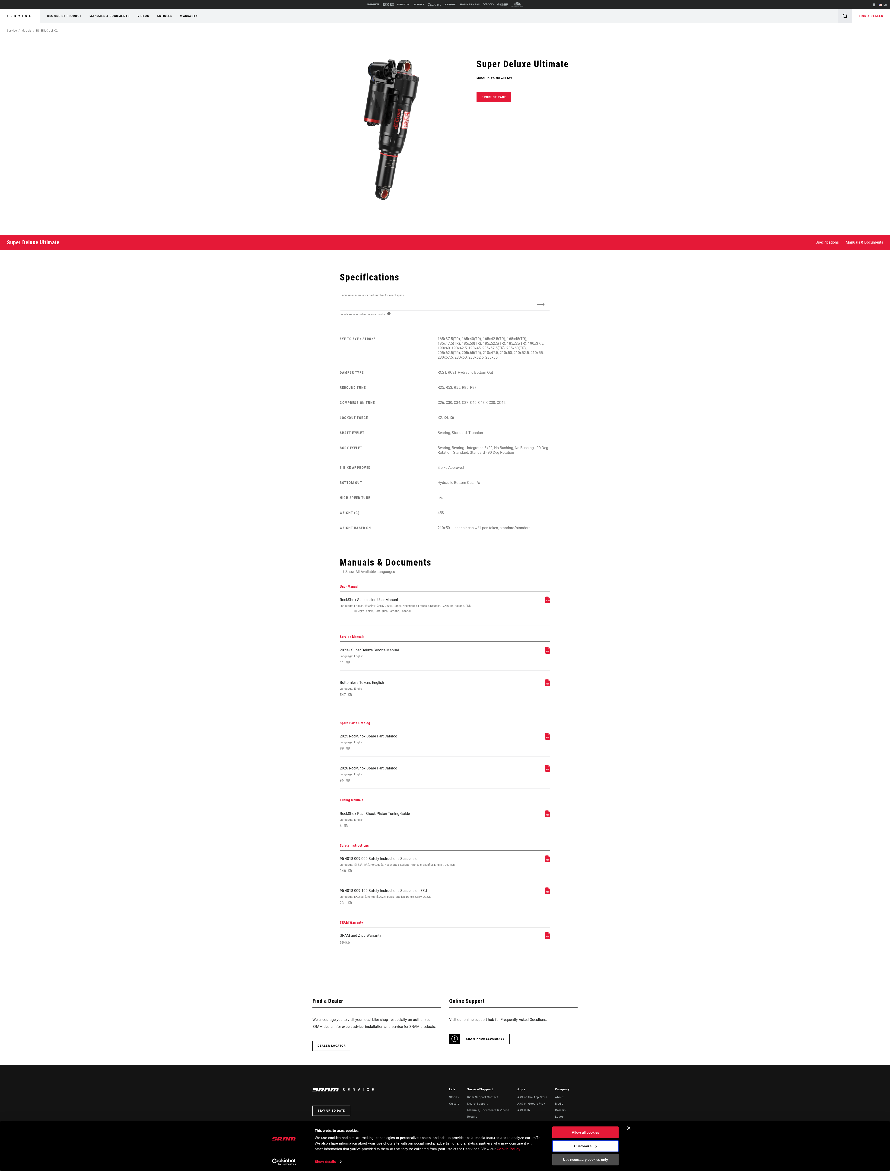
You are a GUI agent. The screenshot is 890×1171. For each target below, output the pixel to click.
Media (559, 1103)
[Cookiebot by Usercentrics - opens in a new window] (284, 1161)
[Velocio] (488, 4)
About (559, 1097)
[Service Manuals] (547, 652)
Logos (559, 1116)
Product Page (494, 97)
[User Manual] (547, 602)
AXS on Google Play (531, 1103)
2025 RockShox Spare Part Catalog (368, 742)
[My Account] (874, 5)
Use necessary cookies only (585, 1159)
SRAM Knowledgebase (485, 1038)
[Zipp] (419, 4)
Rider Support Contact (482, 1097)
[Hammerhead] (470, 4)
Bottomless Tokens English (362, 688)
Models (27, 30)
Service (20, 16)
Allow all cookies (585, 1132)
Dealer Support (477, 1103)
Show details (325, 1162)
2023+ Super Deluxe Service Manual (369, 656)
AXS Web (523, 1110)
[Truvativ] (403, 4)
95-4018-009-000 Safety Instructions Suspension (397, 864)
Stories (454, 1097)
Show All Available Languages (370, 571)
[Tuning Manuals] (547, 816)
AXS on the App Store (532, 1097)
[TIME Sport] (450, 4)
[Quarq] (434, 4)
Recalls (472, 1116)
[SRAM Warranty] (547, 938)
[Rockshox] (388, 4)
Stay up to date (331, 1110)
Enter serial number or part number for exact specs (372, 295)
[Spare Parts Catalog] (547, 738)
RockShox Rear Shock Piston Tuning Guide (375, 819)
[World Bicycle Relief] (517, 4)
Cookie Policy (509, 1149)
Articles (164, 16)
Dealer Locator (332, 1045)
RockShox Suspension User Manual (405, 605)
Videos (143, 16)
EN (885, 4)
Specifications (827, 242)
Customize (582, 1146)
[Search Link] (845, 16)
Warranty (189, 16)
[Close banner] (628, 1128)
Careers (560, 1110)
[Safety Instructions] (547, 861)
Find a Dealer (871, 16)
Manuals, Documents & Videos (488, 1110)
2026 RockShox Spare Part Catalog (368, 774)
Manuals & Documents (109, 16)
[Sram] (372, 4)
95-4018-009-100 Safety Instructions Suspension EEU (385, 896)
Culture (454, 1103)
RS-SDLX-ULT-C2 (47, 30)
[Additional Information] (540, 304)
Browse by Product (64, 16)
